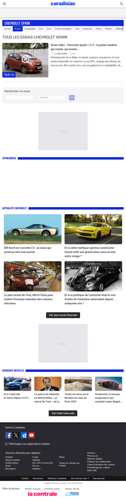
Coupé (35, 457)
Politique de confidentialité (99, 462)
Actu (49, 29)
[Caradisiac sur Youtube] (31, 435)
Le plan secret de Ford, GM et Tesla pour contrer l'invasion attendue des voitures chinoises (28, 299)
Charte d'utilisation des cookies (101, 464)
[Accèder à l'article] (32, 229)
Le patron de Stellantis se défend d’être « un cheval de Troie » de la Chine (46, 398)
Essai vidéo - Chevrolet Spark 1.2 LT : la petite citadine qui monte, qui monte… (84, 47)
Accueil (7, 29)
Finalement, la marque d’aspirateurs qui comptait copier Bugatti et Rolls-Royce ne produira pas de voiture (108, 398)
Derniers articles (13, 370)
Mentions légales (94, 459)
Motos (62, 457)
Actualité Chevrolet (14, 208)
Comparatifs (30, 29)
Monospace (10, 469)
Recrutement (98, 478)
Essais (18, 29)
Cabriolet (36, 460)
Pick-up (35, 466)
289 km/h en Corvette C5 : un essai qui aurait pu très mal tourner (27, 250)
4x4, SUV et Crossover (42, 463)
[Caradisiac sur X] (16, 435)
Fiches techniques (63, 29)
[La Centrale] (43, 497)
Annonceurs (38, 478)
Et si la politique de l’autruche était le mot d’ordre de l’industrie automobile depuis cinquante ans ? (90, 299)
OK (72, 97)
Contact (25, 478)
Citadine (9, 457)
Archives (91, 453)
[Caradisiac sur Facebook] (8, 435)
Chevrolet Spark (17, 23)
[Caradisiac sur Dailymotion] (24, 435)
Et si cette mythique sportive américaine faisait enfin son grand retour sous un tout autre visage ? (90, 252)
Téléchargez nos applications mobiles (29, 444)
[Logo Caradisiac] (63, 6)
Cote (77, 29)
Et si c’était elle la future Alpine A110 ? (16, 396)
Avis (41, 29)
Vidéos (119, 29)
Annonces (87, 29)
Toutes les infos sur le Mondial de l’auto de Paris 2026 (77, 398)
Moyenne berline (12, 460)
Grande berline (11, 463)
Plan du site (92, 456)
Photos (108, 29)
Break (8, 466)
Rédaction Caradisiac (57, 478)
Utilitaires (36, 469)
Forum (99, 29)
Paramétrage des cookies (98, 467)
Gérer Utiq (91, 470)
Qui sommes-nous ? (80, 478)
